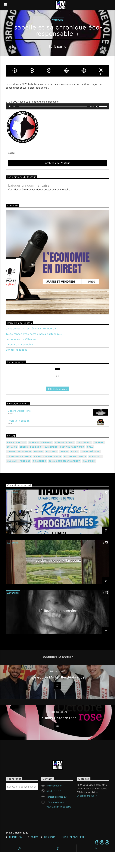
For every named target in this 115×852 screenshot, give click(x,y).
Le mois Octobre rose (58, 718)
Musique (11, 461)
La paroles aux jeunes (47, 456)
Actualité (57, 20)
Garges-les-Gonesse (19, 451)
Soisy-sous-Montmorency (64, 461)
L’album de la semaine (19, 344)
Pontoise (25, 461)
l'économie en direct (19, 456)
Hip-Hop (38, 451)
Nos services (49, 837)
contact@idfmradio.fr (56, 796)
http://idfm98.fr (54, 785)
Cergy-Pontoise (64, 442)
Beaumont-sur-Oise (40, 442)
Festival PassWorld (72, 447)
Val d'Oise (89, 461)
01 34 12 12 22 (53, 791)
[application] (57, 106)
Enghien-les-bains (31, 447)
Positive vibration (18, 420)
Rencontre (39, 461)
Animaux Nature (16, 442)
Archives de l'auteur (57, 162)
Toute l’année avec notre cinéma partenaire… (34, 334)
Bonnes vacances (16, 349)
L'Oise (74, 451)
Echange (12, 447)
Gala (90, 447)
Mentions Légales (17, 837)
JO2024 (64, 451)
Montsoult (95, 456)
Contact (34, 837)
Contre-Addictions (19, 410)
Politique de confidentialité (74, 837)
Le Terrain (70, 456)
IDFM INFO (51, 451)
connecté (32, 189)
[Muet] (97, 106)
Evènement (51, 447)
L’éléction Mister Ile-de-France (58, 677)
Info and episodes (57, 389)
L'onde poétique (90, 451)
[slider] (103, 106)
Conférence (84, 442)
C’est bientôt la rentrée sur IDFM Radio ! (31, 328)
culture (98, 442)
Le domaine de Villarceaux (22, 339)
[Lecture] (9, 106)
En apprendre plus (86, 795)
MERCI (82, 456)
